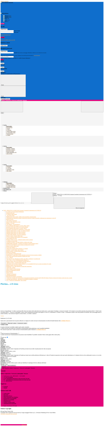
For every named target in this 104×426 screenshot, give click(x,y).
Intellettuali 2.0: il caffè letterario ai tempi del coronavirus (19, 266)
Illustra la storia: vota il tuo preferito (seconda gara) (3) (18, 261)
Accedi (2, 23)
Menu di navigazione (79, 208)
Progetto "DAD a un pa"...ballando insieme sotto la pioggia (19, 239)
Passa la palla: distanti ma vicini (13, 222)
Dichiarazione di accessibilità (9, 398)
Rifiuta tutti (12, 323)
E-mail (15, 52)
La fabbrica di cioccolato (11, 241)
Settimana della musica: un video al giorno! (15, 232)
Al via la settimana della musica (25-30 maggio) (17, 237)
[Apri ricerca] (92, 106)
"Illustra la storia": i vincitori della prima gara (16, 262)
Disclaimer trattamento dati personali (9, 413)
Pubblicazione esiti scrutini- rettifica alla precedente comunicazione (21, 216)
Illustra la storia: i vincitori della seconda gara (16, 251)
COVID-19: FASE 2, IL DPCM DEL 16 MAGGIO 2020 (19, 242)
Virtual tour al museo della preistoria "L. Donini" (17, 248)
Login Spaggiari (37, 55)
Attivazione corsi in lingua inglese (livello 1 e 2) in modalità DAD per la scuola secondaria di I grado (28, 263)
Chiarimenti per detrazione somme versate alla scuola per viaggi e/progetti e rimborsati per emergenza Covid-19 (31, 218)
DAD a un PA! (9, 272)
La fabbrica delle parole (11, 214)
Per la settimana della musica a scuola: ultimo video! (17, 225)
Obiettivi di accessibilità (8, 399)
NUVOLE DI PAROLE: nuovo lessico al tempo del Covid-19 (20, 244)
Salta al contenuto (4, 1)
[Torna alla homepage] (52, 100)
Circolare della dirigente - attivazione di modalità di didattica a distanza (22, 279)
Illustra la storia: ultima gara (12, 246)
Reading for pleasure (10, 252)
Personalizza (3, 323)
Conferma (8, 98)
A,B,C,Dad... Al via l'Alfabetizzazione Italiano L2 (17, 260)
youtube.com (4, 337)
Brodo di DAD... (10, 219)
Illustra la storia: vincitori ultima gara (14, 235)
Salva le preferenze (11, 365)
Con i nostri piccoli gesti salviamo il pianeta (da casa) (18, 256)
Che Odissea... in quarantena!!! (13, 224)
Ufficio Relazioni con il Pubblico (10, 397)
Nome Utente (17, 30)
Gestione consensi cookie (9, 402)
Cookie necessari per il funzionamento (9, 333)
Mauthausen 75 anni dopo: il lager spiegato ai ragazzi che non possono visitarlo (24, 255)
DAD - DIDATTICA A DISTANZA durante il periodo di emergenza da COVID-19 (72, 194)
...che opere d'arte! (10, 215)
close (2, 112)
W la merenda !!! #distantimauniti (13, 253)
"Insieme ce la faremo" (11, 274)
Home (55, 193)
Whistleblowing (6, 401)
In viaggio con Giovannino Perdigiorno (15, 211)
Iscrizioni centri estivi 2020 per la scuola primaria (17, 227)
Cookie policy (6, 393)
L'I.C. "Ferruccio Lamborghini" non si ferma (16, 280)
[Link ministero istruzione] (7, 2)
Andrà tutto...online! (10, 267)
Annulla (2, 98)
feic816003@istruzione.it (18, 378)
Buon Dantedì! (9, 271)
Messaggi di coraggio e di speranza (14, 276)
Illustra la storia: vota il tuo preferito (14, 265)
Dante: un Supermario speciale (13, 270)
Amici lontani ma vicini (11, 238)
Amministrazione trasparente (9, 403)
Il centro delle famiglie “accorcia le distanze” (16, 234)
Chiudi (2, 63)
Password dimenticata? (6, 34)
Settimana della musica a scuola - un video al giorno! (18, 230)
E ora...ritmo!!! (9, 257)
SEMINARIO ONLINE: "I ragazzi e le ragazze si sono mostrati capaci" (22, 243)
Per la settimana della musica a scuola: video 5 (16, 228)
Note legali (5, 394)
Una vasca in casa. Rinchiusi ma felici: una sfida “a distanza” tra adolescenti (23, 258)
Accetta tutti (22, 323)
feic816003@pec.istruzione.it (18, 379)
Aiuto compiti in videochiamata (13, 269)
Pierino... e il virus (10, 223)
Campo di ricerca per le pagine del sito (9, 203)
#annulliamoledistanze (11, 275)
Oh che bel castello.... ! (11, 247)
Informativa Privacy (7, 395)
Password (16, 32)
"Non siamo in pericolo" (11, 220)
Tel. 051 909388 (9, 377)
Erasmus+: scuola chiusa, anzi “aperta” (15, 249)
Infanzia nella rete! (10, 213)
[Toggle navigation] (12, 106)
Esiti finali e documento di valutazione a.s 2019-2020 (18, 229)
